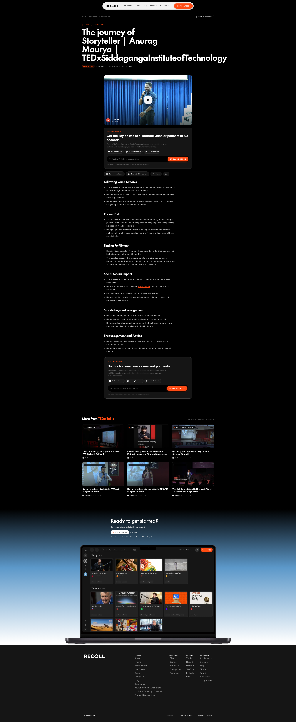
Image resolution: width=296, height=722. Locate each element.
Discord (190, 665)
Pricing (153, 6)
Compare (139, 677)
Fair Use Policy (205, 715)
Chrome (204, 662)
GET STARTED (121, 532)
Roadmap (174, 673)
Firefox (203, 669)
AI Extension (141, 665)
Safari (203, 673)
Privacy (169, 715)
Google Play (206, 680)
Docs (138, 6)
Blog (137, 680)
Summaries (140, 684)
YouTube (190, 669)
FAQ (145, 6)
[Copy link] (166, 174)
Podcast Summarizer (145, 695)
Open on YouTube (205, 16)
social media (144, 286)
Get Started (183, 6)
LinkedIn (190, 673)
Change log (175, 669)
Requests (174, 665)
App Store (205, 677)
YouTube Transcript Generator (149, 691)
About (137, 658)
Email (189, 677)
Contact (173, 662)
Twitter (189, 658)
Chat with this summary (139, 174)
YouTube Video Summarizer (148, 688)
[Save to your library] (121, 427)
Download (165, 6)
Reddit (189, 662)
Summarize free (178, 159)
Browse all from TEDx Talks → (201, 419)
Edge (202, 665)
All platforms (206, 658)
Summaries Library (90, 16)
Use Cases (127, 6)
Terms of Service (186, 715)
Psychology (106, 16)
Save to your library (116, 174)
